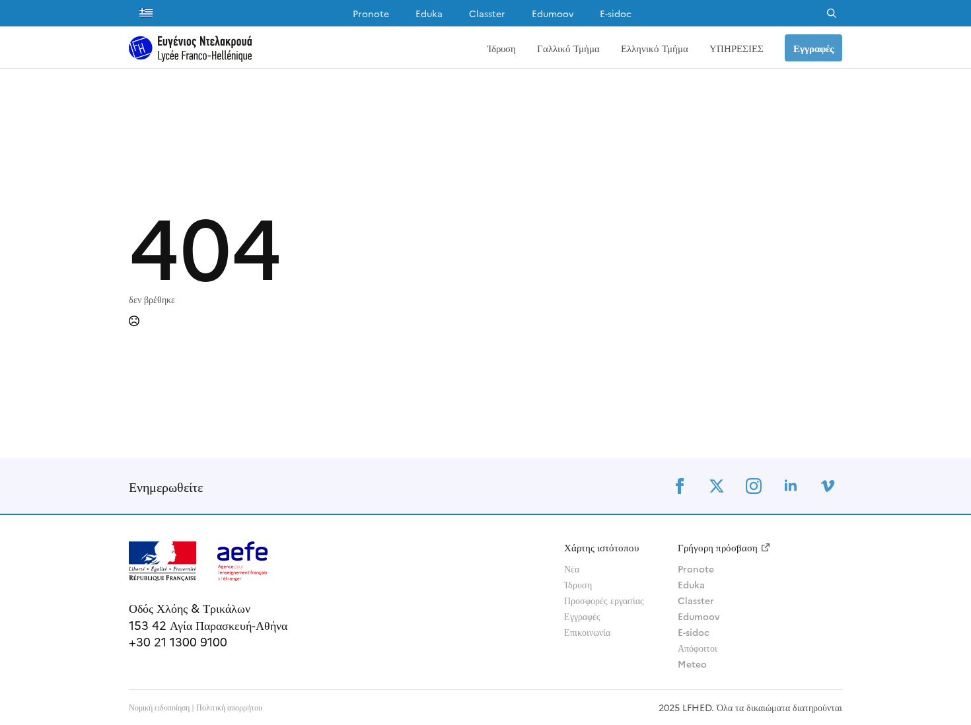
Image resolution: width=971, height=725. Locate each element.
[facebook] (679, 486)
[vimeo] (827, 486)
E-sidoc (615, 13)
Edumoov (552, 13)
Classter (487, 13)
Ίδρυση (501, 48)
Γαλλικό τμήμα (568, 48)
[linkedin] (790, 486)
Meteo (692, 663)
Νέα (571, 568)
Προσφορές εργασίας (604, 600)
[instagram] (753, 486)
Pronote (371, 13)
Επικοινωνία (587, 632)
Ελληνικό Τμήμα (654, 48)
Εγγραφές (582, 616)
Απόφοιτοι (697, 647)
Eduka (429, 13)
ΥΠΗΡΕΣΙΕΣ (736, 48)
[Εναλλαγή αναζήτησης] (831, 13)
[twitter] (716, 486)
